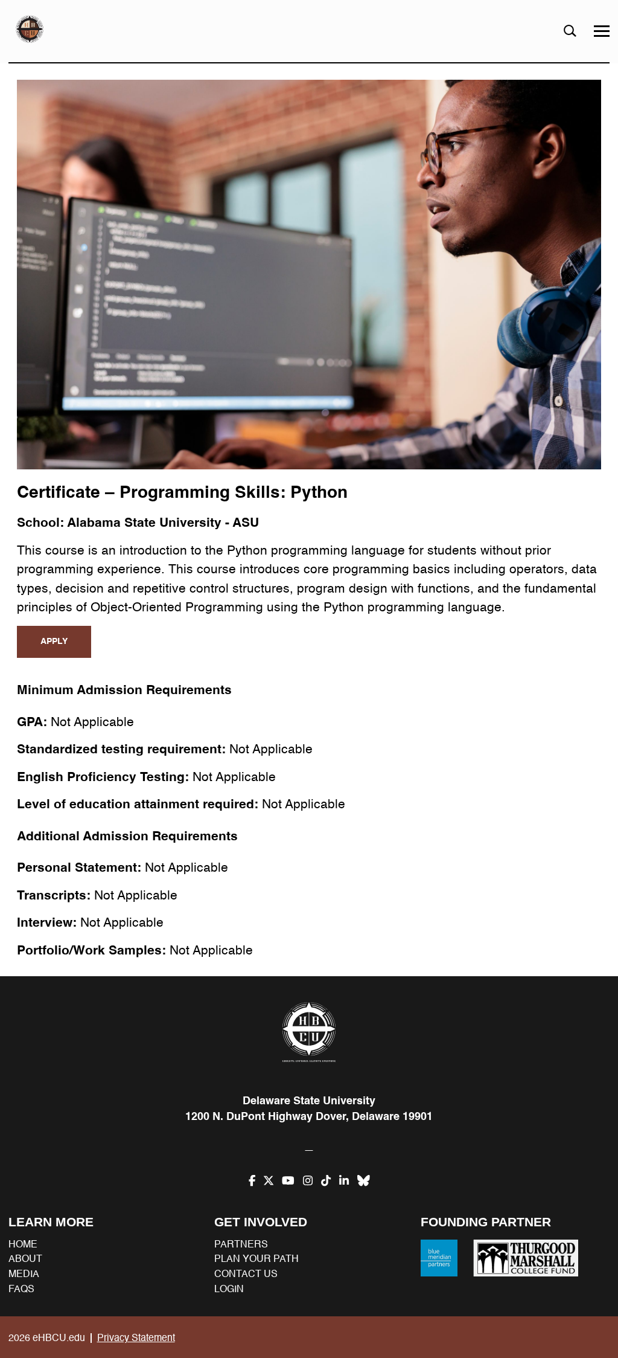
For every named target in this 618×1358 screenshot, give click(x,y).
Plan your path (256, 1259)
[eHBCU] (309, 1032)
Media (23, 1274)
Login (229, 1289)
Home (22, 1244)
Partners (241, 1244)
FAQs (21, 1289)
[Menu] (602, 31)
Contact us (246, 1274)
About (25, 1259)
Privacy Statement (136, 1338)
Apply (54, 641)
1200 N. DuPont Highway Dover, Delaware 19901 (309, 1116)
